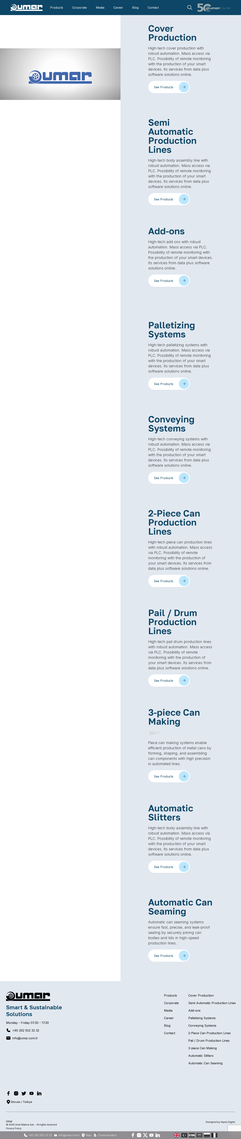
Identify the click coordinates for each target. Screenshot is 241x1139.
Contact (153, 7)
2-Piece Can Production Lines (209, 1033)
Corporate (79, 7)
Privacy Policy (13, 1128)
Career (118, 7)
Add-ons (194, 1010)
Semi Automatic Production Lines (212, 1003)
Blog (135, 7)
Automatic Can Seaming (205, 1063)
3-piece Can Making (202, 1048)
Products (56, 7)
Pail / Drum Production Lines (209, 1040)
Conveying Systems (202, 1025)
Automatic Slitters (201, 1056)
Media (100, 7)
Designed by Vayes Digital (220, 1122)
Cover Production (201, 995)
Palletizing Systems (202, 1018)
